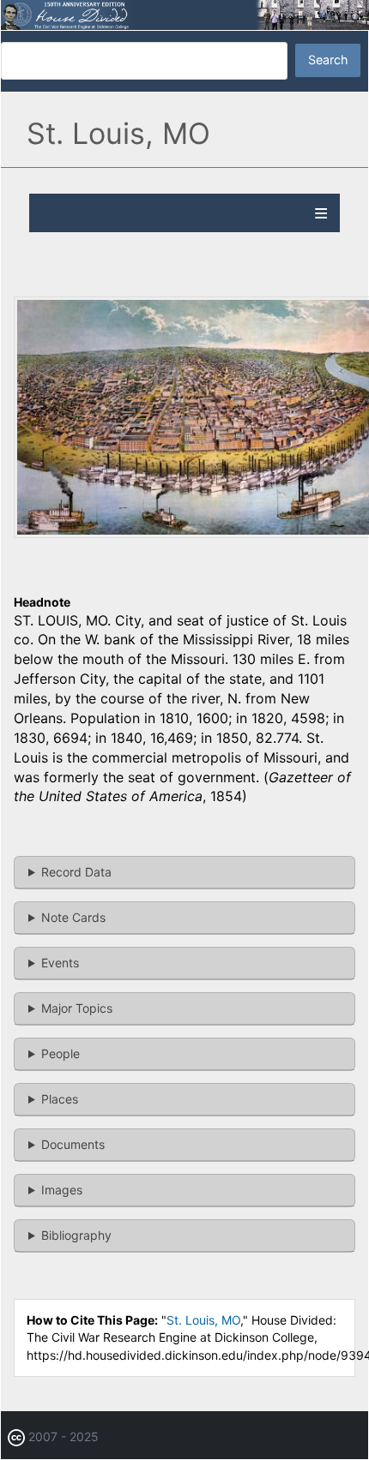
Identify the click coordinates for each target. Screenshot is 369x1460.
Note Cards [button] (73, 917)
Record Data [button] (76, 872)
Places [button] (59, 1099)
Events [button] (60, 962)
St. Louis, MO (203, 1320)
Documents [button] (73, 1144)
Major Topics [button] (76, 1008)
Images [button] (61, 1189)
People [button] (60, 1053)
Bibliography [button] (76, 1235)
